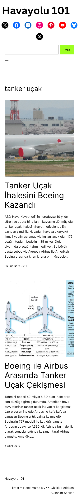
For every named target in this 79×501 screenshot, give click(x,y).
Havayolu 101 (14, 478)
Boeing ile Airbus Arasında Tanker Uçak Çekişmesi (36, 375)
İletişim (17, 488)
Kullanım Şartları (62, 493)
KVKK (45, 488)
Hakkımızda (31, 488)
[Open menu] (7, 61)
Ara (67, 49)
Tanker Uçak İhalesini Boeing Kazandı (34, 195)
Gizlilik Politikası (62, 488)
